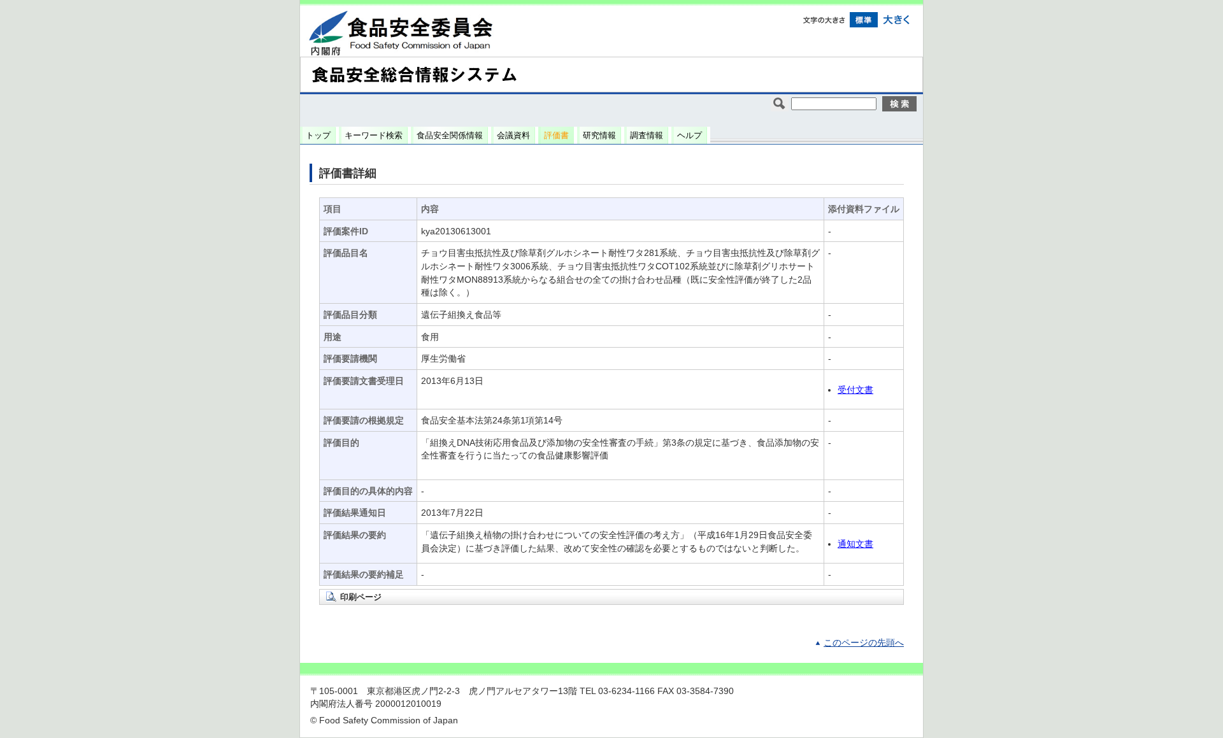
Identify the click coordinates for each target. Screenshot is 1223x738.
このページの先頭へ (864, 643)
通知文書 (855, 544)
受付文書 (855, 390)
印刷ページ (361, 597)
